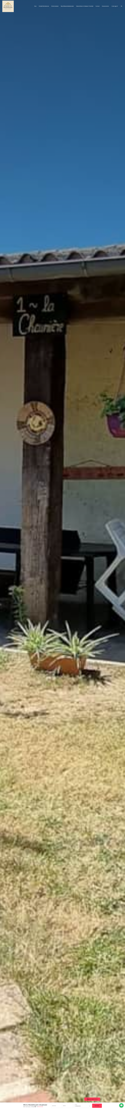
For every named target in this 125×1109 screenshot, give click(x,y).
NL (121, 6)
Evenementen (105, 6)
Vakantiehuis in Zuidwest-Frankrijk (84, 6)
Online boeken (55, 6)
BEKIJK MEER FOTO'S (93, 1099)
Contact (98, 6)
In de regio (115, 6)
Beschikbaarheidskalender (67, 6)
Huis (35, 6)
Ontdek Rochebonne (44, 6)
